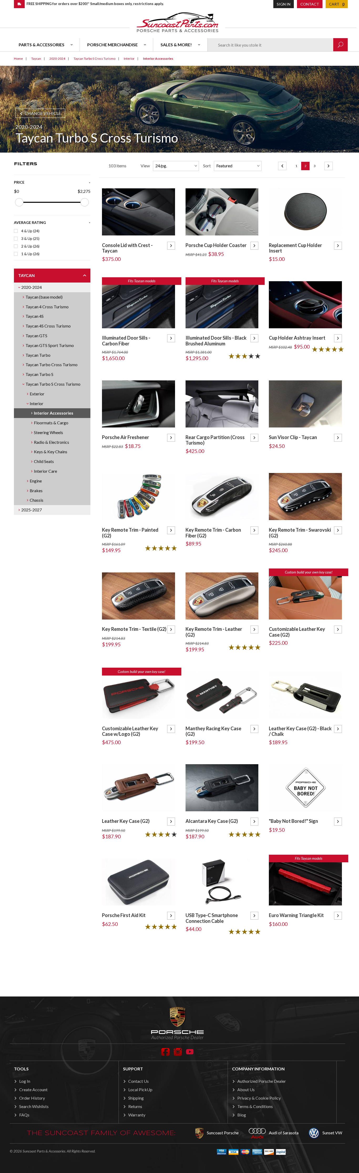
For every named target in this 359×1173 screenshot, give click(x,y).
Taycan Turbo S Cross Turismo (52, 383)
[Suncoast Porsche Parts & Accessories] (177, 22)
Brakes (36, 490)
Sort (207, 165)
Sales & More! (176, 44)
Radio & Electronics (51, 442)
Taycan (26, 275)
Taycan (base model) (44, 296)
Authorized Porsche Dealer (261, 1081)
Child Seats (44, 461)
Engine (36, 480)
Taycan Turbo (37, 355)
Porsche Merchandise (112, 44)
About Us (246, 1089)
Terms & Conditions (255, 1106)
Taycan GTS (36, 335)
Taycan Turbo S (39, 374)
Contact (309, 4)
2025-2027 (31, 509)
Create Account (33, 1089)
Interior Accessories (53, 412)
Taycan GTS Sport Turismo (49, 345)
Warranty (136, 1114)
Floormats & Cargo (51, 422)
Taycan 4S (34, 316)
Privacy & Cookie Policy (259, 1097)
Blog (241, 1114)
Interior (36, 403)
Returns (135, 1106)
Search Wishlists (34, 1106)
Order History (32, 1097)
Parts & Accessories (41, 44)
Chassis (36, 499)
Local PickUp (140, 1089)
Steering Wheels (48, 432)
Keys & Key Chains (50, 451)
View (145, 165)
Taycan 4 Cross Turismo (47, 306)
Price (19, 182)
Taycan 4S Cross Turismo (48, 325)
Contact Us (138, 1081)
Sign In (283, 4)
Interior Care (45, 471)
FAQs (24, 1114)
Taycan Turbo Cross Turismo (51, 364)
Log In (24, 1081)
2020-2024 (31, 287)
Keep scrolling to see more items (222, 964)
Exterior (37, 393)
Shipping (136, 1097)
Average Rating (30, 222)
